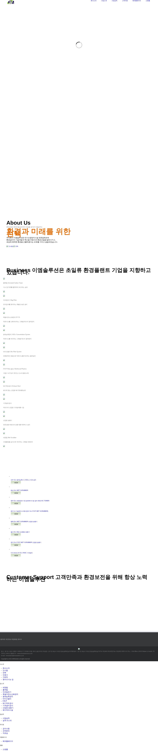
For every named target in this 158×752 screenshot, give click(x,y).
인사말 (10, 246)
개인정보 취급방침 (11, 639)
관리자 (20, 639)
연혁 (16, 246)
